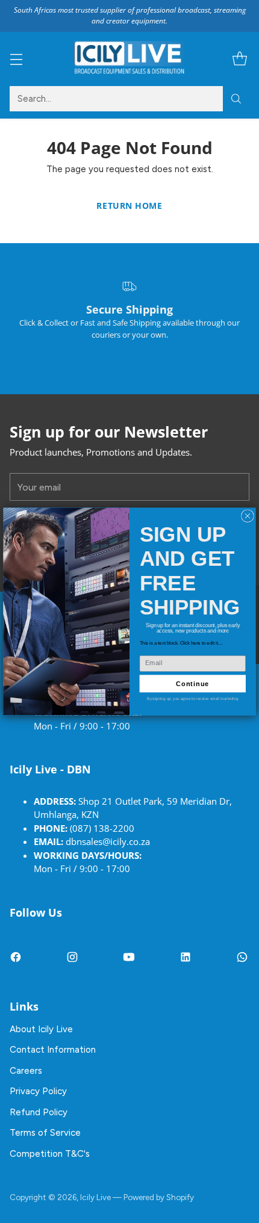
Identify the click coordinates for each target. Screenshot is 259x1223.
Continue (192, 683)
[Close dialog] (248, 516)
